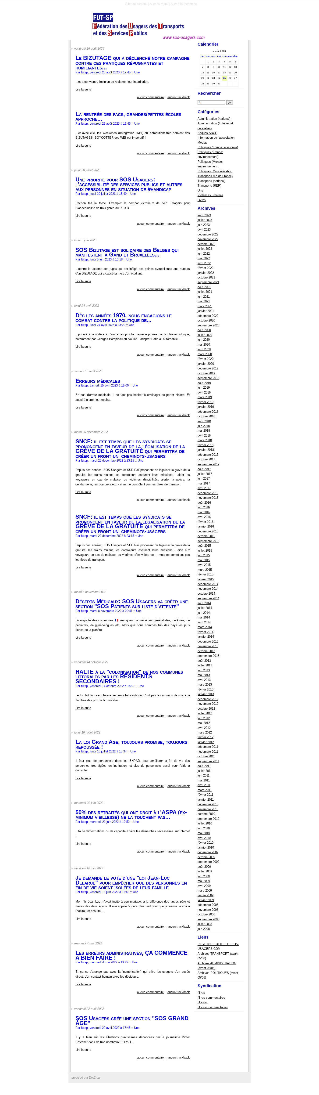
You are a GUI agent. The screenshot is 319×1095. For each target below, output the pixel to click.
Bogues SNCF (207, 133)
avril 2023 (204, 229)
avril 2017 (204, 488)
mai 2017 (204, 483)
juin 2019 (204, 387)
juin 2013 (204, 670)
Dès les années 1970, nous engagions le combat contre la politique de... (123, 317)
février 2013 (205, 689)
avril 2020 (204, 349)
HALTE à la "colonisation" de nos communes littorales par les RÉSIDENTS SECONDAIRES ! (129, 676)
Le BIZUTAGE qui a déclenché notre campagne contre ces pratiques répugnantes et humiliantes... (132, 63)
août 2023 (204, 215)
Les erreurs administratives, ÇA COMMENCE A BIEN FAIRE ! (131, 955)
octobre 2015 (206, 536)
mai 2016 (204, 512)
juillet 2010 (205, 823)
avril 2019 (204, 392)
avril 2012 (204, 728)
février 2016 (205, 522)
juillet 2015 (205, 550)
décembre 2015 (208, 531)
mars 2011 (205, 790)
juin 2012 (204, 718)
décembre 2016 (208, 493)
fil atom (203, 1002)
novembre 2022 (208, 239)
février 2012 (205, 737)
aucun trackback (178, 97)
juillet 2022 (205, 248)
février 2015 (205, 574)
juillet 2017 (205, 474)
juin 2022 (204, 253)
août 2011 (204, 766)
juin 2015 (204, 555)
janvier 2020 (206, 363)
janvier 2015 (206, 579)
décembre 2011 (208, 746)
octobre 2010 (206, 814)
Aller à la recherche (184, 4)
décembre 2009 (208, 852)
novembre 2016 (208, 497)
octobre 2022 (206, 244)
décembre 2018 (208, 411)
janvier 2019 (206, 406)
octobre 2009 (206, 857)
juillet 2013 (205, 665)
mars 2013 (205, 684)
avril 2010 (204, 838)
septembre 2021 (208, 282)
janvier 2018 (206, 450)
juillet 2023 (205, 220)
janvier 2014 (206, 636)
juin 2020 (204, 339)
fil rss (201, 992)
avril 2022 (204, 263)
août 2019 (204, 383)
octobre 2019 (206, 373)
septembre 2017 (208, 464)
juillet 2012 (205, 713)
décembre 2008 (208, 905)
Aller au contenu (136, 4)
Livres (202, 200)
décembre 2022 (208, 234)
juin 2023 (204, 225)
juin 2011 (203, 775)
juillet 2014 (205, 608)
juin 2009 (204, 876)
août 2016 (204, 502)
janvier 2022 (206, 273)
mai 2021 (204, 301)
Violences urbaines (210, 195)
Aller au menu (159, 4)
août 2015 (204, 545)
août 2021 (204, 287)
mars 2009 (205, 890)
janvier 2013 (206, 694)
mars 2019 (205, 397)
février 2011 (205, 794)
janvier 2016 (206, 526)
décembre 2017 (208, 454)
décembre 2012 (208, 699)
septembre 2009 (208, 862)
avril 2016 (204, 517)
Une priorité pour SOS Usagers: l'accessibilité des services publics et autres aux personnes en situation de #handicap (128, 184)
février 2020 (205, 359)
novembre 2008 (208, 909)
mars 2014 (205, 627)
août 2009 (204, 866)
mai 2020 (204, 344)
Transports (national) (211, 181)
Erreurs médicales (97, 381)
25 (224, 78)
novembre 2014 (208, 588)
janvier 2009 (206, 900)
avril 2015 (204, 565)
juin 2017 (204, 478)
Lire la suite (83, 89)
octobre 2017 (206, 459)
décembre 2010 (208, 804)
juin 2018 (204, 426)
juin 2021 (204, 296)
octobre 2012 (206, 708)
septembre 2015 (208, 541)
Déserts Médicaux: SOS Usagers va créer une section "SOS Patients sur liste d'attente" (131, 603)
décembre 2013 (208, 641)
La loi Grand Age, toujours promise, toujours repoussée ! (131, 744)
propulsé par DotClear (86, 1077)
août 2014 (204, 603)
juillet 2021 (205, 291)
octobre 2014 (206, 593)
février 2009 (205, 895)
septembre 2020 (208, 325)
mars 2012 (205, 732)
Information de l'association (216, 137)
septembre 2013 (208, 656)
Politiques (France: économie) (218, 147)
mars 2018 (205, 440)
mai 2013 (204, 675)
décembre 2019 (208, 368)
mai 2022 (204, 258)
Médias (202, 142)
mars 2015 (205, 569)
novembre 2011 (208, 751)
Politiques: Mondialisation (215, 171)
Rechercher (209, 93)
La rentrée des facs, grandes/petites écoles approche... (128, 116)
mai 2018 (204, 430)
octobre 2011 (206, 756)
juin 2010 (204, 828)
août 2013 (204, 660)
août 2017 (204, 469)
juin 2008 (204, 929)
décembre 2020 (208, 316)
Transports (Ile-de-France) (215, 176)
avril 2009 (204, 886)
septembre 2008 (208, 919)
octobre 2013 (206, 651)
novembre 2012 (208, 703)
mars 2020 (205, 354)
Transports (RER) (209, 185)
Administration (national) (214, 118)
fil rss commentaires (211, 997)
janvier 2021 (206, 311)
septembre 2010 (208, 818)
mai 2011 (204, 780)
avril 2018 (204, 435)
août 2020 (204, 330)
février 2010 (205, 842)
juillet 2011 (205, 771)
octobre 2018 (206, 416)
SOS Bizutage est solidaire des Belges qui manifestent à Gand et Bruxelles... (127, 252)
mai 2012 (204, 723)
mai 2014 (204, 617)
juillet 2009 (205, 871)
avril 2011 (204, 785)
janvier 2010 (206, 847)
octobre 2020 (206, 320)
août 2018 (204, 421)
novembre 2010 (208, 809)
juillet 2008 (205, 924)
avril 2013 (204, 680)
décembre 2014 (208, 584)
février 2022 (205, 268)
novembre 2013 (208, 646)
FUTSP (85, 26)
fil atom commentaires (213, 1007)
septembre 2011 (208, 761)
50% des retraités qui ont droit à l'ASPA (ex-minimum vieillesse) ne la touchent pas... (131, 814)
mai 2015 (204, 560)
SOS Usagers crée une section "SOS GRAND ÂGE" (131, 1020)
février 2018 (205, 445)
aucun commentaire (150, 97)
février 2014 (205, 632)
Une (137, 72)
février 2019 (205, 402)
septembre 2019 (208, 378)
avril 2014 (204, 622)
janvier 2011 (206, 799)
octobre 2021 (206, 277)
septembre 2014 (208, 598)
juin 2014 (204, 612)
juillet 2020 (205, 335)
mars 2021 (205, 306)
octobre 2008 (206, 914)
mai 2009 (204, 881)
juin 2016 (204, 507)
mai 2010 (204, 833)
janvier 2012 (206, 742)
